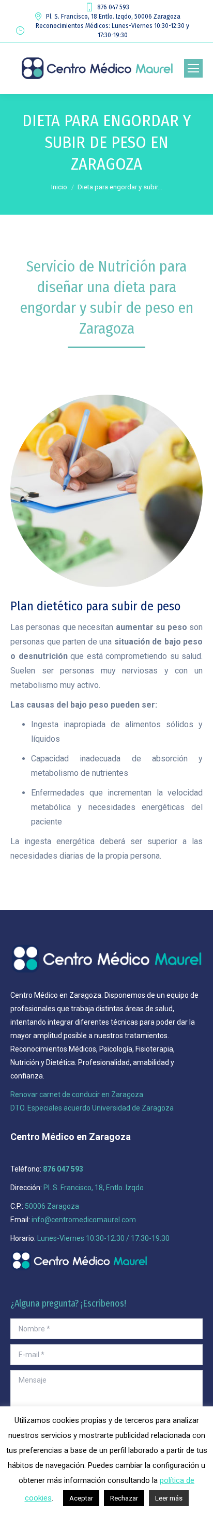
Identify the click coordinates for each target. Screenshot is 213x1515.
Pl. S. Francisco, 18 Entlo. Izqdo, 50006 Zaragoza (113, 16)
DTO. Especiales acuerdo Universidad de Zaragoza (92, 1108)
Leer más (168, 1498)
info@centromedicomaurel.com (84, 1220)
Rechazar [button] (124, 1498)
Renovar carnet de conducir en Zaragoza (76, 1094)
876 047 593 (113, 7)
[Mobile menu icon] (193, 68)
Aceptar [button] (81, 1498)
